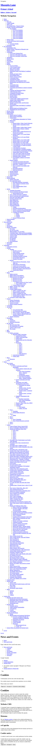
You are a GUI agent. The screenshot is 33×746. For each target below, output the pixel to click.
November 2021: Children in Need (18, 445)
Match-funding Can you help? (17, 231)
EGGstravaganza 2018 (15, 464)
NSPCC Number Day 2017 (16, 499)
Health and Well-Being (12, 612)
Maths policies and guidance (17, 275)
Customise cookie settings (19, 686)
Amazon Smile (13, 235)
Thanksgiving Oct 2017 (15, 474)
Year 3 (20, 348)
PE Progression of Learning (16, 326)
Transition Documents (15, 190)
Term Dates (9, 242)
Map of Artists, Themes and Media (21, 312)
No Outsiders (13, 28)
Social (11, 593)
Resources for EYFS (18, 278)
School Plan (10, 176)
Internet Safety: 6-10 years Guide (21, 141)
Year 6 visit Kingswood (15, 481)
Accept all (9, 686)
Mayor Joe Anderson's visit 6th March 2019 (20, 457)
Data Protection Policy (15, 94)
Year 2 (20, 346)
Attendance (9, 57)
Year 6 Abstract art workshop (17, 493)
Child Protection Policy (15, 91)
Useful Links (7, 596)
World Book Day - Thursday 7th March (19, 459)
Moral (11, 592)
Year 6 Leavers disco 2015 (16, 556)
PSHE (8, 331)
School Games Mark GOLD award (18, 462)
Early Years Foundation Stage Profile (24, 401)
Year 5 (20, 351)
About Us (6, 20)
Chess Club (12, 586)
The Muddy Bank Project (16, 571)
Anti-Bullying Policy (15, 79)
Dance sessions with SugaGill (17, 548)
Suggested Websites (14, 205)
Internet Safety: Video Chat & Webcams (22, 123)
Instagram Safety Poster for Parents (21, 154)
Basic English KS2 (14, 204)
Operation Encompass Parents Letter (22, 163)
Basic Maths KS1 (14, 200)
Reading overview (17, 250)
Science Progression (15, 300)
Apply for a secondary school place (18, 56)
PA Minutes (13, 239)
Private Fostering (14, 171)
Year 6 (20, 352)
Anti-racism (13, 611)
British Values (10, 39)
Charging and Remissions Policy (18, 90)
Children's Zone (11, 579)
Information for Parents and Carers (21, 267)
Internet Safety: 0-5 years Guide (20, 142)
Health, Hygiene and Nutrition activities (22, 512)
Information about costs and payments (19, 600)
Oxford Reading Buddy (18, 253)
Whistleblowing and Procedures (17, 109)
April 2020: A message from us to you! (19, 455)
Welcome (9, 21)
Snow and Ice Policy (15, 68)
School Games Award (15, 327)
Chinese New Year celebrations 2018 (19, 468)
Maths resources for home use (17, 276)
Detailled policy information (16, 601)
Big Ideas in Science (15, 301)
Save (14, 744)
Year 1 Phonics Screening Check (21, 183)
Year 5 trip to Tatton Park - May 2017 (19, 488)
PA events (12, 228)
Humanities (9, 318)
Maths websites (13, 287)
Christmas (18, 405)
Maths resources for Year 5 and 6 (24, 282)
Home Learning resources (16, 304)
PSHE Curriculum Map (21, 337)
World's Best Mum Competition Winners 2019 (21, 456)
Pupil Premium (10, 112)
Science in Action (14, 303)
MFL (8, 330)
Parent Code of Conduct (16, 76)
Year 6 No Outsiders (18, 38)
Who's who (9, 24)
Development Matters (24, 375)
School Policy (13, 117)
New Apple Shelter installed (16, 574)
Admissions (9, 52)
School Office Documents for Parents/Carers (17, 627)
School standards (11, 178)
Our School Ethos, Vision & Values (15, 26)
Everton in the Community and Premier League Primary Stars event (19, 471)
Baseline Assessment (24, 399)
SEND (8, 189)
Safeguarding (10, 113)
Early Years (15, 430)
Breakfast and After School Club (15, 597)
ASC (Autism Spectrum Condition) (18, 194)
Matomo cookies (8, 719)
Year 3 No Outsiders (18, 34)
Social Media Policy (15, 75)
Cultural (12, 595)
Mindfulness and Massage (19, 514)
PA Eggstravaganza (14, 573)
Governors (9, 42)
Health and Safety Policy (16, 74)
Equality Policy (13, 96)
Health (11, 614)
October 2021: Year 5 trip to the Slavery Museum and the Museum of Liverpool (19, 451)
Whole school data (14, 179)
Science (9, 298)
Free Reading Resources (19, 257)
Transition (15, 411)
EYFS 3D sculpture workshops (17, 492)
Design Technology (14, 316)
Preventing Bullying (18, 168)
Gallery (8, 425)
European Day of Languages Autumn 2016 (20, 501)
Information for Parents (18, 619)
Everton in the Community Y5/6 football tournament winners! (19, 466)
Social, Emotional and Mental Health (19, 191)
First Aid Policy (13, 97)
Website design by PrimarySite (11, 668)
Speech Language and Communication (19, 196)
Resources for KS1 (17, 279)
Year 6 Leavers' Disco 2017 (16, 478)
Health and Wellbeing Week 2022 (18, 429)
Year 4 (20, 349)
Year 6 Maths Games (21, 283)
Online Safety (19, 404)
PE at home (12, 329)
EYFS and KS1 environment (17, 473)
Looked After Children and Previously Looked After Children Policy (19, 99)
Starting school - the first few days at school (25, 388)
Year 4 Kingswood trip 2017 (17, 489)
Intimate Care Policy (15, 69)
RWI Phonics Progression (19, 264)
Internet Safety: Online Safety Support (22, 127)
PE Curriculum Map (15, 324)
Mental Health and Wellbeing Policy (18, 108)
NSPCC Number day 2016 (19, 293)
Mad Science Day (14, 545)
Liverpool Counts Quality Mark (17, 297)
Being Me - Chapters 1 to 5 (19, 164)
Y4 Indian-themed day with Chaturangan (20, 549)
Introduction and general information (19, 599)
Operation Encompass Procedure (21, 161)
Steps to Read (16, 252)
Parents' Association (11, 227)
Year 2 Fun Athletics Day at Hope (18, 578)
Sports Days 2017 (14, 477)
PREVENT (13, 120)
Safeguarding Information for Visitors (22, 119)
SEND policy (13, 104)
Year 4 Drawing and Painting (17, 542)
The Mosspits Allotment (15, 575)
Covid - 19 (18, 626)
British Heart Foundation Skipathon (18, 567)
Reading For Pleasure (18, 255)
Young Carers (13, 175)
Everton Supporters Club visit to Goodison (20, 460)
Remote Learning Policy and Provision (19, 102)
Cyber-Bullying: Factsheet (19, 148)
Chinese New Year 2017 (16, 500)
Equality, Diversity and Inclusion (15, 27)
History (11, 319)
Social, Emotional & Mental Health (21, 211)
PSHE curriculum (14, 333)
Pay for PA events (14, 230)
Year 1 (20, 345)
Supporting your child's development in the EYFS (22, 383)
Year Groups (10, 363)
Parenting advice (14, 606)
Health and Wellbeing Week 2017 (18, 479)
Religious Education (15, 322)
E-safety (12, 610)
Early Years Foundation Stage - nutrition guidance (25, 377)
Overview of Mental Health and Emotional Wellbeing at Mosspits (21, 617)
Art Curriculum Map (18, 309)
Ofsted (8, 63)
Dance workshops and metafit (20, 523)
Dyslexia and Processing (16, 198)
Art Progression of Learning (19, 311)
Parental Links (10, 604)
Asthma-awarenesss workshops (20, 531)
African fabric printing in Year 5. (18, 551)
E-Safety (12, 122)
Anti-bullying (13, 608)
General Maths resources (19, 285)
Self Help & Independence (19, 208)
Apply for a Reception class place (18, 54)
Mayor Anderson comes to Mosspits (18, 559)
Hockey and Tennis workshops (20, 521)
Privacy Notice (10, 111)
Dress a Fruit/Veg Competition (20, 507)
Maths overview (14, 274)
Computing (9, 305)
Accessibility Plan (14, 85)
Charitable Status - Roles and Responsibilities (21, 233)
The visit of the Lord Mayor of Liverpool (20, 560)
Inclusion (9, 60)
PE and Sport (10, 323)
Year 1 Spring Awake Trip (16, 536)
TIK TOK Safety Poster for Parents (21, 153)
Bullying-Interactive (18, 170)
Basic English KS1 (14, 201)
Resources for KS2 (17, 281)
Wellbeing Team (17, 621)
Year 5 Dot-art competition (16, 497)
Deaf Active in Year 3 (15, 547)
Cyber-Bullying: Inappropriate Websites (22, 150)
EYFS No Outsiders (18, 30)
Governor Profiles (14, 43)
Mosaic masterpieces (15, 570)
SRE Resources (23, 353)
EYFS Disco (13, 463)
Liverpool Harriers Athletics (19, 511)
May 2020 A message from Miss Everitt (19, 453)
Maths (17, 213)
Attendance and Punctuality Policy (18, 80)
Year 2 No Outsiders (18, 32)
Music (8, 357)
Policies (9, 64)
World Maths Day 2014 (18, 296)
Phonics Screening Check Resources (22, 268)
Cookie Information (8, 662)
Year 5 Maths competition (16, 562)
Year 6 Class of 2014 (15, 566)
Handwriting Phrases (18, 270)
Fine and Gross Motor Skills (16, 197)
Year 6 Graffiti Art (14, 538)
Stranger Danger (14, 172)
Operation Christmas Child (16, 552)
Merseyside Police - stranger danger (21, 526)
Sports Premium (11, 219)
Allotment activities (17, 522)
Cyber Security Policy (15, 67)
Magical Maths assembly (19, 292)
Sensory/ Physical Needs (19, 218)
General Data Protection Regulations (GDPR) (21, 234)
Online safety (16, 356)
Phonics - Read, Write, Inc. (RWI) (24, 403)
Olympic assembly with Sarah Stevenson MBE (20, 509)
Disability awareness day (19, 525)
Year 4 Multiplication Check (20, 186)
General (18, 216)
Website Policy (7, 663)
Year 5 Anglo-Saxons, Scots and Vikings (20, 537)
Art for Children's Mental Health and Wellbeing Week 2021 (22, 314)
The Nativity (22, 407)
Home (5, 19)
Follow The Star (23, 408)
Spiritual (12, 590)
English (18, 215)
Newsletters (9, 226)
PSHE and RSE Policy (15, 101)
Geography (12, 320)
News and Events (8, 222)
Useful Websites (17, 622)
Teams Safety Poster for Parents (20, 152)
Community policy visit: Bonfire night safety (20, 553)
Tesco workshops (17, 515)
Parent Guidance (14, 160)
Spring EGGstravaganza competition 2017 (20, 490)
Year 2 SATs (16, 185)
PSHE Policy (19, 338)
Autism (14, 207)
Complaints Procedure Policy (17, 93)
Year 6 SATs (16, 187)
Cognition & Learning (18, 212)
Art (10, 308)
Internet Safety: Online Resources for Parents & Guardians (22, 132)
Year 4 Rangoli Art (14, 540)
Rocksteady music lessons (16, 588)
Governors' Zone (11, 45)
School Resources (14, 174)
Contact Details (10, 23)
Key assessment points (15, 181)
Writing (11, 271)
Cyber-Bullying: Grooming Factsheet (22, 149)
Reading (12, 249)
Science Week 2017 (14, 494)
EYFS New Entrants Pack (16, 53)
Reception (12, 364)
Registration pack (14, 603)
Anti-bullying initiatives (18, 355)
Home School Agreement (16, 116)
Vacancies (9, 244)
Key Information (8, 46)
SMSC (8, 589)
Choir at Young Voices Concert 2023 (19, 426)
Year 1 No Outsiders (18, 31)
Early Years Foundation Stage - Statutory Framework (24, 373)
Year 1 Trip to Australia (15, 496)
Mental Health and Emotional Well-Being (20, 615)
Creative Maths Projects (15, 289)
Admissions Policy (14, 86)
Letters (8, 224)
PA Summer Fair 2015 (15, 555)
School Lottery (13, 237)
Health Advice (10, 58)
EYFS (20, 344)
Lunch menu (10, 61)
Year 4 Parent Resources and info (21, 420)
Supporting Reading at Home (20, 256)
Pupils (5, 361)
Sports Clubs (13, 582)
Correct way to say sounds (19, 266)
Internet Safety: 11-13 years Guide (21, 139)
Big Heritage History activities (17, 558)
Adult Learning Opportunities (17, 607)
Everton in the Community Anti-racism (22, 516)
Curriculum (6, 245)
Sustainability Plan (11, 48)
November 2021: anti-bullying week (18, 449)
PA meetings (13, 238)
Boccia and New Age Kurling (20, 529)
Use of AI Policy (14, 65)
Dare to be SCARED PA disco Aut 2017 (20, 475)
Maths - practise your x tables (17, 286)
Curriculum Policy (14, 78)
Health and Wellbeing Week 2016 (18, 505)
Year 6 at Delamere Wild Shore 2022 (19, 427)
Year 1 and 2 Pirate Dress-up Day (18, 569)
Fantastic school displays (16, 577)
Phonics (12, 260)
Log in (5, 630)
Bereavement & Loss (18, 193)
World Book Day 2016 (15, 544)
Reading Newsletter (17, 259)
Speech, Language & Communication (22, 209)
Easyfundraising (14, 241)
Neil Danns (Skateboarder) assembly (22, 527)
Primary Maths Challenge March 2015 (22, 294)
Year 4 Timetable (17, 419)
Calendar (9, 223)
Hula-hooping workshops (19, 530)
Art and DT (9, 307)
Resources (18, 342)
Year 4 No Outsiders (18, 35)
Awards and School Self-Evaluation (15, 41)
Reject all (3, 686)
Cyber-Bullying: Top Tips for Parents (22, 143)
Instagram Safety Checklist (19, 156)
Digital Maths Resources (19, 412)
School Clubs (10, 581)
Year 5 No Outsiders (18, 37)
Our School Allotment (15, 541)
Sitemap (6, 660)
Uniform (9, 220)
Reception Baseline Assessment (20, 182)
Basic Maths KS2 (14, 202)
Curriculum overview (12, 246)
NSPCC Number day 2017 (19, 290)
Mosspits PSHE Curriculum (19, 334)
